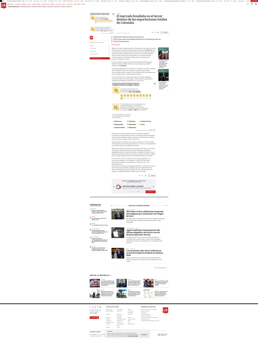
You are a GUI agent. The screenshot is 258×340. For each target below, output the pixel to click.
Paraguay (103, 279)
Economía (130, 314)
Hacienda (94, 246)
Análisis (93, 216)
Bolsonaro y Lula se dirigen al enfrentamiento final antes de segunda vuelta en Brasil (163, 64)
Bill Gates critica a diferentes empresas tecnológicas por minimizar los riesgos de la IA (145, 213)
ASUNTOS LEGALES (60, 4)
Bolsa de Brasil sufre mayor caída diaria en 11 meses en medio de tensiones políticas (163, 85)
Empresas (108, 317)
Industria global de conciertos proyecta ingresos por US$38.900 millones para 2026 (100, 240)
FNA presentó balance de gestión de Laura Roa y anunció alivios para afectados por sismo (107, 293)
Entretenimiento (95, 228)
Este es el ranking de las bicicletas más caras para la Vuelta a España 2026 (99, 212)
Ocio (156, 279)
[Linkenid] (96, 307)
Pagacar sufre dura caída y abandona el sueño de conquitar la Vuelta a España (161, 283)
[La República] (3, 6)
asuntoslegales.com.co (95, 334)
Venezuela (69, 6)
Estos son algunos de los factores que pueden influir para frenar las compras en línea (161, 293)
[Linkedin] (157, 32)
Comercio (157, 290)
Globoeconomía (131, 319)
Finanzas (108, 319)
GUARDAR (165, 32)
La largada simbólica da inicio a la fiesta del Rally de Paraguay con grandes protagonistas (108, 283)
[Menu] (8, 4)
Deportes (94, 208)
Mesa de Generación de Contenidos (149, 309)
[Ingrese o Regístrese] (256, 4)
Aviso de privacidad (145, 314)
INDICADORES (77, 4)
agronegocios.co (105, 334)
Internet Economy (110, 322)
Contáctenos (144, 312)
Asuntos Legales (109, 311)
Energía (44, 6)
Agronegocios (109, 309)
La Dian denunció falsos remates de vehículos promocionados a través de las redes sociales (134, 283)
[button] (113, 187)
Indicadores (108, 320)
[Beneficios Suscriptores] (252, 4)
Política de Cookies (133, 336)
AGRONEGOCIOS (45, 4)
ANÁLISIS (52, 4)
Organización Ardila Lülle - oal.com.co (162, 335)
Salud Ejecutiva (131, 323)
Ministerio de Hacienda (36, 6)
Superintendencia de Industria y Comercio (150, 320)
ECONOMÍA (18, 4)
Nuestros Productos (145, 311)
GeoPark (63, 6)
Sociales (108, 327)
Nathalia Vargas (116, 44)
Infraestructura (120, 320)
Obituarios (119, 322)
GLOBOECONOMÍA (35, 4)
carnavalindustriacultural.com (96, 335)
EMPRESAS (24, 4)
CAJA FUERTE (69, 4)
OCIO (29, 4)
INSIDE (83, 4)
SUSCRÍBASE (254, 1)
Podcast (108, 323)
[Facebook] (152, 32)
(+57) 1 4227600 (93, 313)
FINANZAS (11, 4)
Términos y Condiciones (146, 315)
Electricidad (50, 6)
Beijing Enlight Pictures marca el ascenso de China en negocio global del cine (100, 232)
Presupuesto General (25, 6)
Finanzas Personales (121, 319)
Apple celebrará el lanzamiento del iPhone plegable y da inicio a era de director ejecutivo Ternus (143, 232)
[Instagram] (98, 307)
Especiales (119, 317)
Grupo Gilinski (57, 6)
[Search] (248, 4)
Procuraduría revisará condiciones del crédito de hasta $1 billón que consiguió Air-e (134, 293)
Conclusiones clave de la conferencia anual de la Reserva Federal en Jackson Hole (144, 252)
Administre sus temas (96, 58)
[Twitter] (155, 32)
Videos (118, 327)
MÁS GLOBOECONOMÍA (159, 267)
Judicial (129, 290)
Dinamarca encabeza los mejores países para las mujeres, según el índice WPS (100, 249)
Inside (129, 320)
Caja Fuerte (119, 311)
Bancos (102, 290)
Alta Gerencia (120, 309)
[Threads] (101, 307)
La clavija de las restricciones (100, 225)
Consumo (108, 314)
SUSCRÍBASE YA (150, 191)
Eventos (129, 317)
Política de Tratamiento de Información (149, 317)
